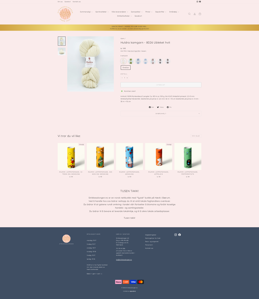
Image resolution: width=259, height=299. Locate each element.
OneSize (126, 68)
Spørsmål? (161, 113)
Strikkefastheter (123, 16)
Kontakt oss (77, 1)
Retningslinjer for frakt (152, 238)
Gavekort (68, 1)
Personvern (149, 245)
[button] (123, 61)
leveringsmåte (135, 51)
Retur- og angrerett (152, 241)
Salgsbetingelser (150, 235)
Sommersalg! (85, 12)
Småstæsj (173, 12)
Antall (124, 74)
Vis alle (196, 136)
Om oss (60, 1)
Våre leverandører (119, 12)
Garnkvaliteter (101, 12)
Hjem (122, 38)
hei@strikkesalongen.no (124, 259)
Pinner (148, 12)
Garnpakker (136, 12)
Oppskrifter (160, 12)
